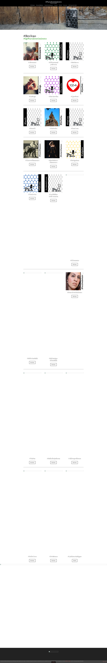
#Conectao (65, 5)
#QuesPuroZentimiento (49, 5)
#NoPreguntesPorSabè (72, 5)
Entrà (74, 560)
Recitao (32, 66)
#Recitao (56, 5)
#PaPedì (60, 5)
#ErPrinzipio (32, 5)
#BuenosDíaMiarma (39, 5)
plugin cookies (104, 661)
